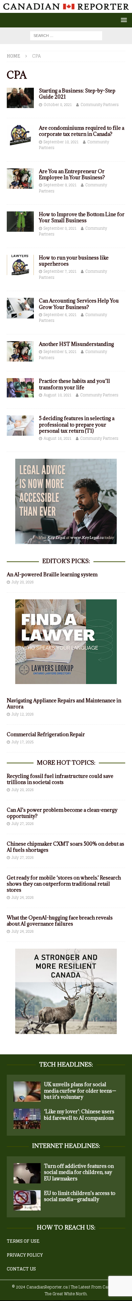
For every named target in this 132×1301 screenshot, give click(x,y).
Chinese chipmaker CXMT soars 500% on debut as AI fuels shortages (65, 847)
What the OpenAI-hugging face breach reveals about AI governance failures (60, 920)
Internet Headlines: (66, 1146)
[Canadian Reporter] (66, 9)
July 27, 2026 (23, 823)
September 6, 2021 (60, 314)
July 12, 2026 (23, 714)
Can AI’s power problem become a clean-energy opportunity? (62, 813)
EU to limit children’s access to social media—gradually (79, 1196)
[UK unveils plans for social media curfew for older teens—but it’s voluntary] (27, 1091)
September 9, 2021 (60, 185)
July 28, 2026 (23, 582)
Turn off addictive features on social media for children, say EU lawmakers (79, 1172)
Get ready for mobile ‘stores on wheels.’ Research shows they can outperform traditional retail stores (64, 883)
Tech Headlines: (66, 1064)
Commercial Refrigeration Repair (46, 734)
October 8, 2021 (58, 104)
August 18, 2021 (57, 395)
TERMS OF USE (23, 1241)
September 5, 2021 (60, 351)
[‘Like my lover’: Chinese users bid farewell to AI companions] (27, 1119)
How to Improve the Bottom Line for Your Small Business (82, 217)
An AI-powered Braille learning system (52, 574)
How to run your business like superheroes (74, 260)
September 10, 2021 (61, 142)
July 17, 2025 (23, 742)
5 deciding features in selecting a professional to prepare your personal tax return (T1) (76, 424)
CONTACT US (21, 1269)
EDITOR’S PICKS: (66, 561)
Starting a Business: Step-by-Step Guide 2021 (77, 93)
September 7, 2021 (60, 271)
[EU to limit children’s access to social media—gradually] (27, 1200)
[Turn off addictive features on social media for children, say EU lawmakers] (27, 1173)
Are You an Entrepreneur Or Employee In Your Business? (72, 174)
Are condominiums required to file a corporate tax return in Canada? (81, 131)
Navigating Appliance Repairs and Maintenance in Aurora (64, 703)
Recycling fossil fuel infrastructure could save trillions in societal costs (60, 779)
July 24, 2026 (23, 897)
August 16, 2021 (57, 438)
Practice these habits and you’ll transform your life (74, 384)
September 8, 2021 (60, 228)
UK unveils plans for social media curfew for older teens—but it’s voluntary (80, 1090)
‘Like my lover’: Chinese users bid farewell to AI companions (79, 1114)
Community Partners (100, 104)
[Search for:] (66, 35)
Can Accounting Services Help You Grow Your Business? (79, 303)
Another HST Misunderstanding (76, 344)
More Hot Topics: (66, 762)
